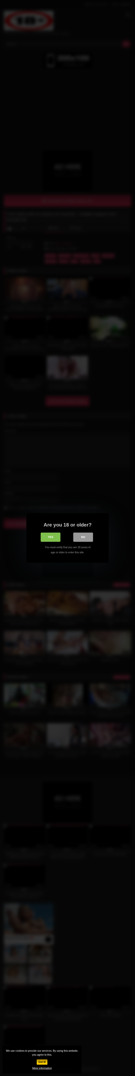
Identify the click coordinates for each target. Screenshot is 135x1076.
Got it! (42, 1062)
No (83, 537)
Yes (50, 537)
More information (42, 1068)
